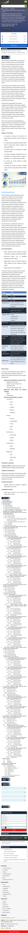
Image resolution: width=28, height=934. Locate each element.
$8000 (25, 41)
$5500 (25, 38)
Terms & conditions (7, 908)
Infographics (5, 888)
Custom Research (7, 868)
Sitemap (4, 896)
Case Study (5, 890)
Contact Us (5, 904)
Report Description (7, 50)
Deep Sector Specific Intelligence (10, 857)
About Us (5, 902)
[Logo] (5, 2)
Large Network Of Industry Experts (11, 855)
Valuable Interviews (7, 894)
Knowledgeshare (6, 886)
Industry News (6, 892)
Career (4, 901)
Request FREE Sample (14, 931)
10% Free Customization (9, 853)
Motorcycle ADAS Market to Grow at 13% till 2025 (12, 835)
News (4, 884)
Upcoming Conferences (8, 879)
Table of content (16, 50)
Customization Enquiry (6, 28)
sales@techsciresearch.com (11, 923)
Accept (26, 837)
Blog (4, 877)
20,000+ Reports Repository (9, 851)
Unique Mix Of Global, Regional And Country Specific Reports (15, 860)
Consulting (5, 870)
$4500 (25, 36)
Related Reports (21, 52)
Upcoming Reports (7, 873)
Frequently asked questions (9, 52)
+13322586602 (10, 926)
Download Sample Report (8, 192)
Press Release (6, 875)
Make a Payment (6, 912)
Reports (4, 871)
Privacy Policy (6, 910)
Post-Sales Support (8, 849)
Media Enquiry (14, 45)
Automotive (6, 8)
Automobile (12, 8)
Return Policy (6, 906)
